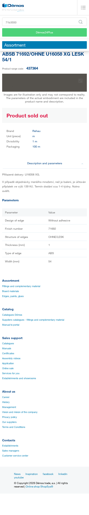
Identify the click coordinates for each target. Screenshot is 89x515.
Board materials (10, 291)
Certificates (8, 353)
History (6, 402)
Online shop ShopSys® (39, 486)
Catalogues (8, 343)
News (17, 474)
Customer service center (15, 455)
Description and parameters (44, 163)
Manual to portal (10, 324)
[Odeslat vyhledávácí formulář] (81, 22)
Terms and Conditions (13, 427)
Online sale (8, 368)
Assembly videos (11, 358)
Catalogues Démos (12, 314)
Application (8, 363)
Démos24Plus (44, 32)
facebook (48, 474)
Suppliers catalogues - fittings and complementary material (33, 319)
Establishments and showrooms (19, 378)
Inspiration (31, 474)
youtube (19, 477)
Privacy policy (9, 417)
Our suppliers (9, 422)
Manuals (6, 348)
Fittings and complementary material (21, 286)
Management (9, 407)
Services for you (10, 373)
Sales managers (10, 450)
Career (6, 397)
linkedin (62, 474)
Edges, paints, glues (13, 296)
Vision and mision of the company (20, 412)
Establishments (10, 445)
